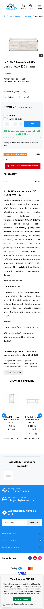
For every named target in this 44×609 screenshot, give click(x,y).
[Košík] (31, 5)
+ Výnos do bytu (14, 119)
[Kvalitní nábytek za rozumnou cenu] (4, 16)
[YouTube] (35, 558)
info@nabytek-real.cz (21, 500)
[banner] (11, 6)
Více (22, 91)
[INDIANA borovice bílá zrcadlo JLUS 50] (12, 400)
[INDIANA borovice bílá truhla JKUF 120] (8, 475)
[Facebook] (30, 558)
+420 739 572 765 (20, 81)
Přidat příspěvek (13, 372)
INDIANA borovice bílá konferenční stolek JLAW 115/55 (32, 418)
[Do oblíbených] (7, 433)
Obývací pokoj (15, 16)
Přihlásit (33, 523)
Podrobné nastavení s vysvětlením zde (22, 604)
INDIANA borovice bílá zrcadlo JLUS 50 (11, 418)
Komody (28, 16)
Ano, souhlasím (22, 599)
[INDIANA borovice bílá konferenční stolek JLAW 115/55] (32, 400)
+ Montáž (11, 115)
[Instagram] (40, 558)
